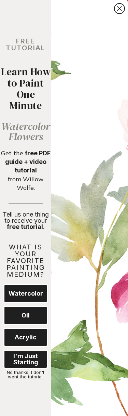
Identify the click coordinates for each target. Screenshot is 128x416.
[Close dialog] (119, 8)
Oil (26, 315)
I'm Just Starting (25, 359)
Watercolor (26, 293)
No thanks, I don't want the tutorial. (25, 374)
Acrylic (26, 337)
